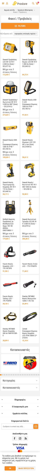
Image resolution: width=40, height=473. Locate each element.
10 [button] (15, 374)
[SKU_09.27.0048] (10, 207)
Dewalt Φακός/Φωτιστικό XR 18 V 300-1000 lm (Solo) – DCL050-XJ (29, 185)
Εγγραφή (35, 426)
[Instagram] (20, 438)
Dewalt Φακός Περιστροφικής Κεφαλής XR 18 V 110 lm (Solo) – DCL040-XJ (9, 186)
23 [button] (38, 374)
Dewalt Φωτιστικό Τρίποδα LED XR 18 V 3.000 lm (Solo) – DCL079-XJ (29, 222)
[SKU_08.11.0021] (30, 284)
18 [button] (29, 374)
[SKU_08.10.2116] (10, 252)
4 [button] (4, 374)
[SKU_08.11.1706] (30, 317)
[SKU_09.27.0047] (10, 128)
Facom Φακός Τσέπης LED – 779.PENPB (8, 298)
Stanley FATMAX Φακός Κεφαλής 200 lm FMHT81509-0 (10, 332)
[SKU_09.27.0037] (30, 47)
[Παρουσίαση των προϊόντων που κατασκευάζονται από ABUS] (10, 363)
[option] (10, 363)
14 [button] (22, 374)
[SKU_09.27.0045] (30, 207)
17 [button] (27, 374)
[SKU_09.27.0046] (30, 87)
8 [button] (11, 374)
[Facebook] (14, 438)
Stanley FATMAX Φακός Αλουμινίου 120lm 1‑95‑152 (29, 298)
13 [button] (20, 374)
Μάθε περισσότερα (26, 468)
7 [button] (9, 374)
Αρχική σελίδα (9, 10)
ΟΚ (10, 468)
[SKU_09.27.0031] (30, 128)
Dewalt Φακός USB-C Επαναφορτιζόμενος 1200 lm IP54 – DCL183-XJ (10, 144)
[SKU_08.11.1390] (10, 317)
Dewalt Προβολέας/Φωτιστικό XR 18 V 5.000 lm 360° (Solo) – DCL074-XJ (10, 103)
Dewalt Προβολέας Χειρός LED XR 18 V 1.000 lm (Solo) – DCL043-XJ (29, 62)
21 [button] (34, 374)
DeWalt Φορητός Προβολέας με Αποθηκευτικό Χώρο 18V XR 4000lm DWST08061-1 (9, 224)
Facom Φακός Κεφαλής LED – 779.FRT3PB (8, 266)
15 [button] (24, 374)
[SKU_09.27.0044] (10, 47)
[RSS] (25, 438)
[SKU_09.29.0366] (10, 170)
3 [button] (2, 374)
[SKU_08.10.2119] (10, 284)
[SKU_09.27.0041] (10, 87)
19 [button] (31, 374)
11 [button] (17, 374)
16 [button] (25, 374)
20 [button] (33, 374)
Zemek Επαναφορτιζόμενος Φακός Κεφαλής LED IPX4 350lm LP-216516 (29, 333)
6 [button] (8, 374)
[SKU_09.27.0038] (30, 170)
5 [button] (6, 374)
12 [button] (18, 374)
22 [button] (36, 374)
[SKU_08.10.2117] (30, 252)
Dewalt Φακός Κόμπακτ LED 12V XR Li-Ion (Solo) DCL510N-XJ (29, 143)
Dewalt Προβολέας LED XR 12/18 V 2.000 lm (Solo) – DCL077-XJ (10, 62)
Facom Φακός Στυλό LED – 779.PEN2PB (29, 265)
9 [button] (13, 374)
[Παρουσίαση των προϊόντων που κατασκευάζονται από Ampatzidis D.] (30, 363)
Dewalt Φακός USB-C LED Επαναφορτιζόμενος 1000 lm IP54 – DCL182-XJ (29, 104)
